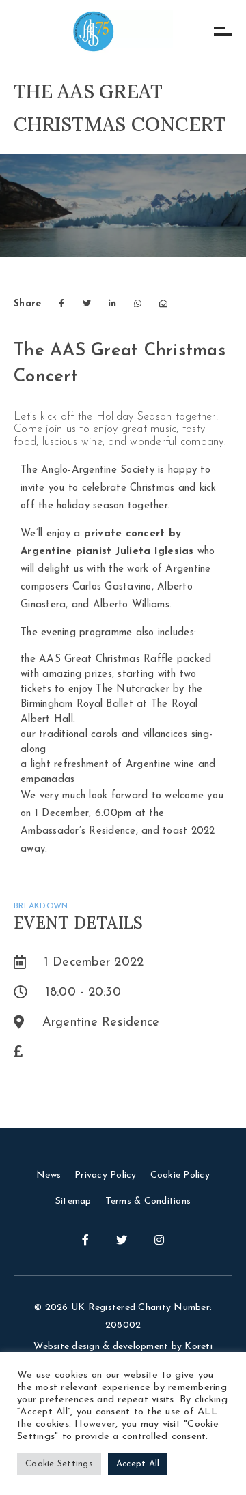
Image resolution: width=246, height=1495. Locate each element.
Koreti (198, 1346)
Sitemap (73, 1201)
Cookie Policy (180, 1175)
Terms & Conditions (148, 1201)
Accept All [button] (138, 1464)
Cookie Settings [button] (59, 1464)
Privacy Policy (105, 1175)
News (48, 1175)
